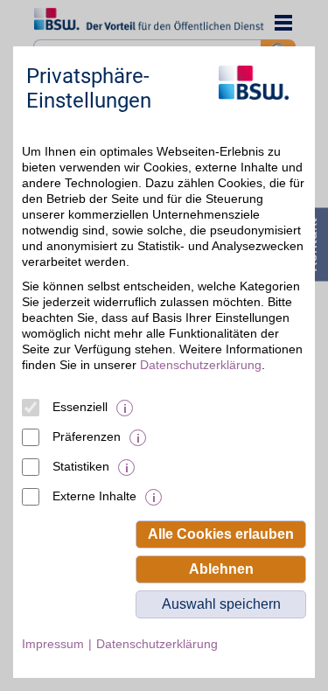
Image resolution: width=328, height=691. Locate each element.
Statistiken (80, 466)
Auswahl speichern (221, 604)
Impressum (53, 644)
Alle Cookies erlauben (221, 534)
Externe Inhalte (94, 496)
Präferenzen (86, 436)
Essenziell (80, 407)
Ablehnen (221, 569)
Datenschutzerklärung (201, 365)
